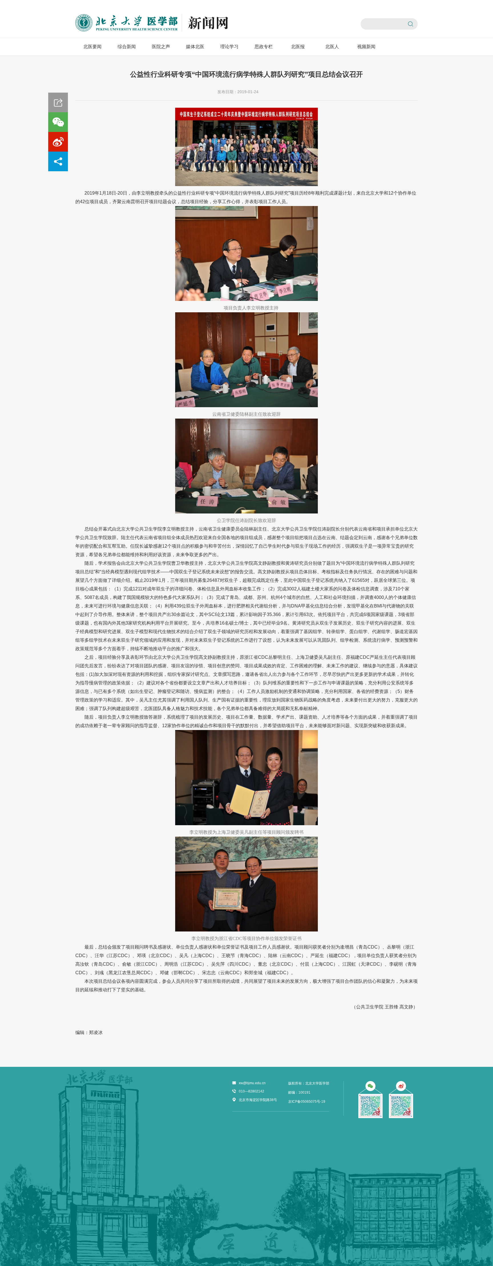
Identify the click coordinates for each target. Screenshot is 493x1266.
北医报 (298, 46)
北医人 (332, 46)
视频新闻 (366, 46)
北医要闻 (92, 46)
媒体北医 (195, 46)
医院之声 (161, 46)
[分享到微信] (58, 122)
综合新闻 (127, 46)
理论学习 (229, 46)
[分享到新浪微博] (58, 142)
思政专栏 (263, 46)
